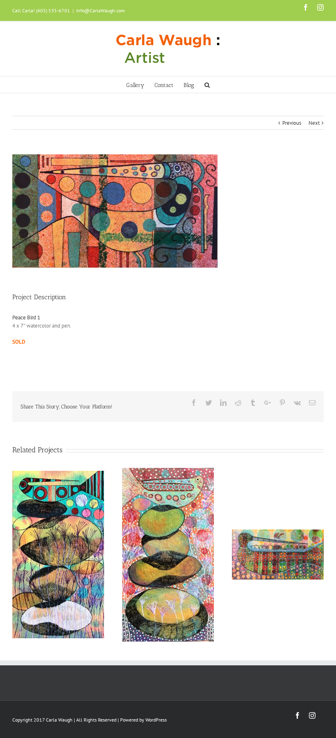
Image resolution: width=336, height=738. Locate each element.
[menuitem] (140, 84)
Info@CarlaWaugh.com (100, 10)
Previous (291, 122)
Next (314, 122)
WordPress (156, 720)
